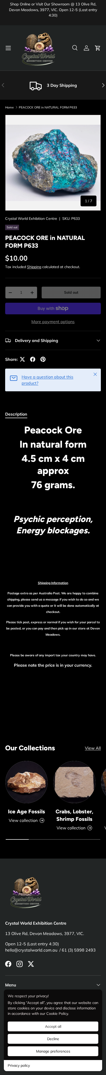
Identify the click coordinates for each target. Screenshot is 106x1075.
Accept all (53, 1026)
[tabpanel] (53, 562)
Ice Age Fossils (26, 811)
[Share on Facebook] (33, 359)
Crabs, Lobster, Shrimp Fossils (74, 815)
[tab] (16, 414)
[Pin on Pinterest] (43, 359)
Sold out (71, 292)
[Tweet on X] (22, 359)
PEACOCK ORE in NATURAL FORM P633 (48, 107)
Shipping (34, 266)
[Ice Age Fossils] (26, 782)
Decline (53, 1039)
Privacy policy (19, 1065)
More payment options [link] (53, 321)
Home (9, 107)
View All (93, 748)
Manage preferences (53, 1051)
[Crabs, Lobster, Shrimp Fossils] (74, 782)
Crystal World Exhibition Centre (31, 218)
